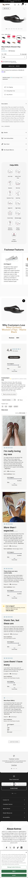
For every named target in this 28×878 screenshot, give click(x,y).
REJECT (14, 871)
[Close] (26, 852)
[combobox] (14, 57)
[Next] (24, 19)
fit (2, 406)
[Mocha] (14, 42)
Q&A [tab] (17, 338)
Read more (7, 468)
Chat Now (14, 765)
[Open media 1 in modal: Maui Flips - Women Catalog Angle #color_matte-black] (24, 9)
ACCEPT (14, 875)
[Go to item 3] (10, 29)
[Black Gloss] (3, 38)
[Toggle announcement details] (24, 1)
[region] (14, 864)
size (6, 406)
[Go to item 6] (15, 29)
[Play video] (14, 309)
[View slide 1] (11, 768)
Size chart (24, 54)
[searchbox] (7, 400)
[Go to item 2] (8, 29)
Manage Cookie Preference (14, 867)
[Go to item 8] (18, 29)
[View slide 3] (15, 768)
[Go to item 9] (20, 29)
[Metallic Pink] (9, 42)
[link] (12, 258)
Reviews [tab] (11, 338)
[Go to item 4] (11, 29)
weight (10, 406)
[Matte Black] (19, 38)
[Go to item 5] (13, 29)
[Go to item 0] (6, 29)
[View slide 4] (16, 768)
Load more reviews (14, 741)
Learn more (5, 79)
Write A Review (14, 357)
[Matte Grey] (24, 38)
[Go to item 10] (22, 29)
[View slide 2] (13, 768)
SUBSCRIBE (14, 788)
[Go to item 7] (16, 29)
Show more (4, 410)
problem (16, 406)
